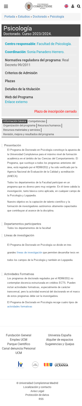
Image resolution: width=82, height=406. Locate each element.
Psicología (57, 16)
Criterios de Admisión (21, 73)
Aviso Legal (37, 391)
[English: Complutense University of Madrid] (66, 5)
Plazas (10, 81)
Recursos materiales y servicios (21, 130)
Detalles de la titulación (22, 89)
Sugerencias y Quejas (59, 344)
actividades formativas (19, 306)
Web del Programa (19, 97)
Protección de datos (37, 395)
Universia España (59, 335)
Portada (9, 16)
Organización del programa (19, 125)
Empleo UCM (18, 339)
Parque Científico (18, 344)
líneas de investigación (29, 252)
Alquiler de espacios (59, 339)
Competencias (36, 121)
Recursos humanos (49, 125)
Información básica (14, 121)
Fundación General (18, 335)
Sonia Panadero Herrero (45, 52)
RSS (41, 399)
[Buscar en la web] (79, 6)
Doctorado (40, 16)
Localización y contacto (37, 387)
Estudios (24, 16)
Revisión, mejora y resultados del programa (28, 134)
